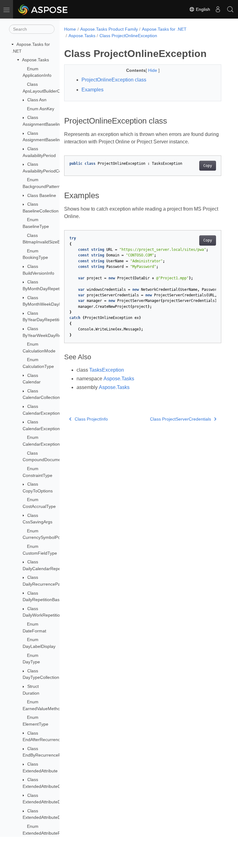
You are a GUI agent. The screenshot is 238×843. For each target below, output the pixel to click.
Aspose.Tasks (35, 59)
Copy (207, 166)
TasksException (106, 370)
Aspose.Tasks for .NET (164, 29)
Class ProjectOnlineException (128, 35)
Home (70, 29)
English (202, 9)
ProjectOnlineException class (114, 79)
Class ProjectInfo (91, 419)
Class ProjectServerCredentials (180, 419)
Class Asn (36, 99)
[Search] (230, 9)
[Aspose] (43, 9)
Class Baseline (41, 195)
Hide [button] (153, 70)
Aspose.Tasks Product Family (109, 29)
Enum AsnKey (40, 108)
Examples (93, 89)
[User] (218, 9)
